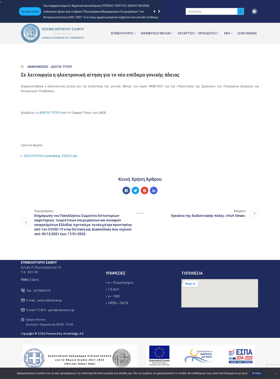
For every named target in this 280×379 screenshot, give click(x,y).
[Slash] (140, 213)
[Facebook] (126, 190)
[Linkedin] (154, 190)
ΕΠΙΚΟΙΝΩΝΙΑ (247, 33)
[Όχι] (275, 373)
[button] (159, 11)
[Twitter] (135, 190)
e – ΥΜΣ (114, 296)
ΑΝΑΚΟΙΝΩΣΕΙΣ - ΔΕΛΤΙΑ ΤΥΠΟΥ (49, 67)
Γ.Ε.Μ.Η (113, 289)
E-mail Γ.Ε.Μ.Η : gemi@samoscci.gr (50, 310)
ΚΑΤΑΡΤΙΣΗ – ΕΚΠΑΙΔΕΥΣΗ (197, 33)
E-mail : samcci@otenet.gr (44, 300)
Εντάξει (256, 373)
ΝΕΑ (227, 33)
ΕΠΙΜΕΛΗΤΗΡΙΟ (122, 33)
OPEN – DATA (118, 303)
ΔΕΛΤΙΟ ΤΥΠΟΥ (49, 112)
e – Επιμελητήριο (120, 282)
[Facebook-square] (254, 11)
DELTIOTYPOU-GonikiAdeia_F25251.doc (51, 156)
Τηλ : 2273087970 (38, 290)
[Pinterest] (144, 190)
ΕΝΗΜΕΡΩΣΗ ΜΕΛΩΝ (155, 33)
